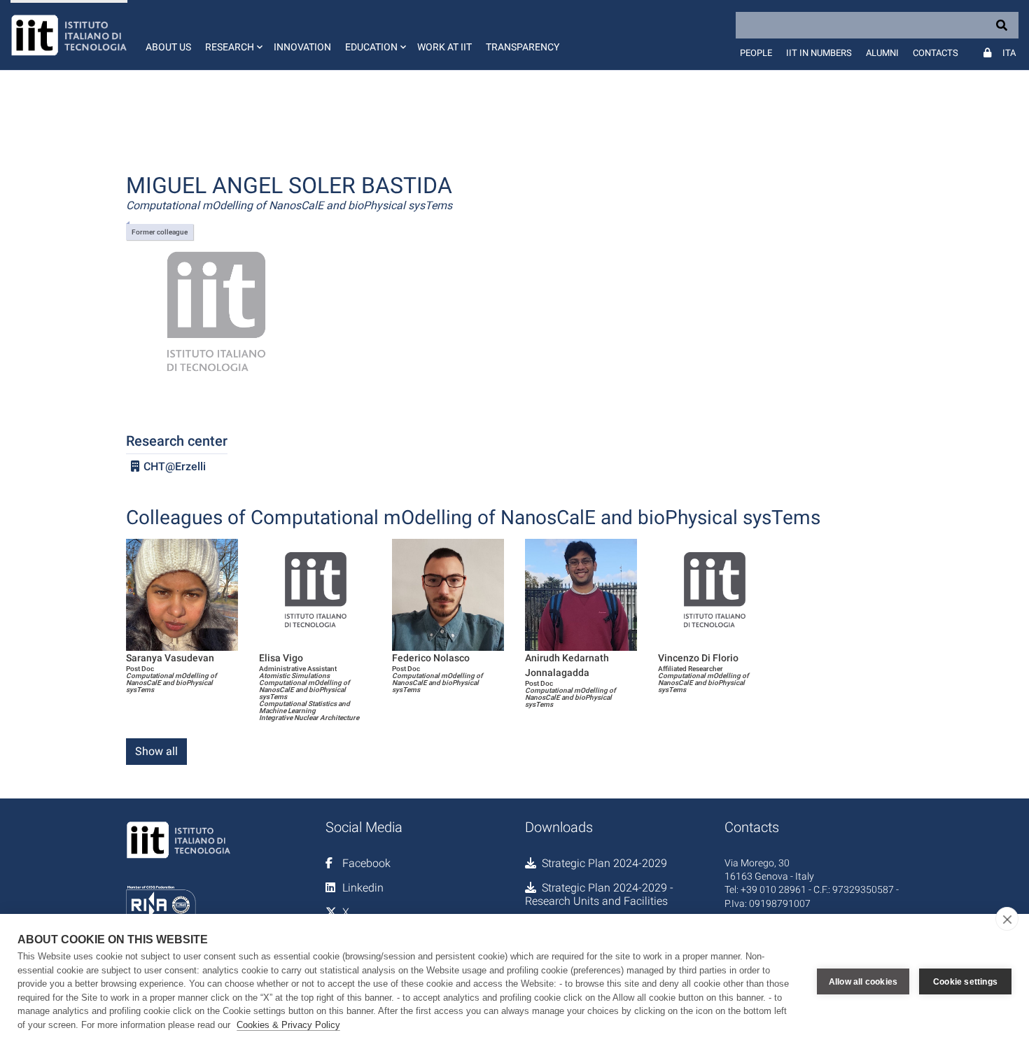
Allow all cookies (863, 982)
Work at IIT (444, 46)
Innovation (302, 46)
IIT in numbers (819, 53)
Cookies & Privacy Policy (288, 1025)
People (756, 53)
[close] (1006, 919)
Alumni (882, 53)
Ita (1009, 53)
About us (168, 46)
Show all (156, 751)
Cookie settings (965, 982)
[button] (232, 35)
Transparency (522, 46)
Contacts (935, 53)
